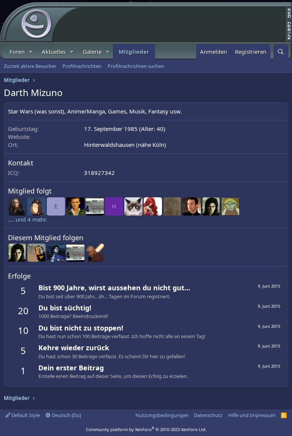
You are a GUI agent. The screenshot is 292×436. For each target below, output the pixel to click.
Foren (17, 51)
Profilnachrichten (82, 66)
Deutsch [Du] (66, 415)
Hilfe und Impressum (252, 415)
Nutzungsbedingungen (162, 415)
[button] (30, 52)
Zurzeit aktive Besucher (30, 66)
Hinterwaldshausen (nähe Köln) (125, 144)
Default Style (25, 415)
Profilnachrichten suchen (136, 66)
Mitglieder (134, 51)
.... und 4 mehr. (27, 219)
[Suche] (280, 52)
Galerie (92, 51)
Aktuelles (54, 51)
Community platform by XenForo (146, 429)
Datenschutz (208, 415)
